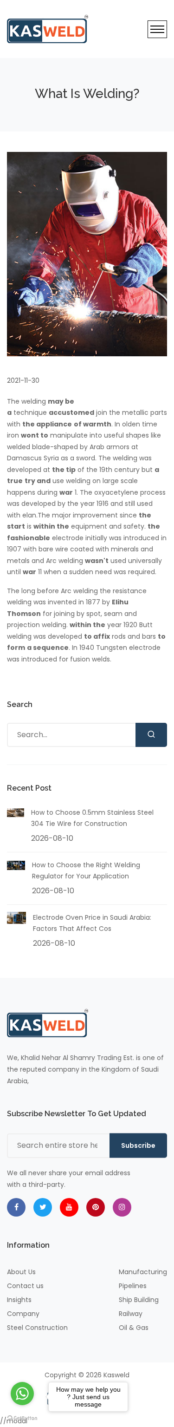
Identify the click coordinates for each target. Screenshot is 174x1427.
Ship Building (139, 1299)
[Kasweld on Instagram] (122, 1207)
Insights (19, 1299)
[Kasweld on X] (42, 1207)
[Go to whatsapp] (22, 1393)
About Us (21, 1271)
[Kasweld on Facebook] (16, 1207)
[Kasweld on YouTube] (69, 1207)
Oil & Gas (133, 1327)
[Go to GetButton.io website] (22, 1417)
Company (23, 1313)
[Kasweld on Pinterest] (95, 1207)
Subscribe (138, 1145)
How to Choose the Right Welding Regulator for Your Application (86, 870)
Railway (130, 1313)
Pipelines (133, 1285)
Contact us (25, 1285)
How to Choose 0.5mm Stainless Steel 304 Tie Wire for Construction (92, 818)
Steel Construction (37, 1327)
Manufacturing (143, 1271)
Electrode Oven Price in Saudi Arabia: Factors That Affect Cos (92, 923)
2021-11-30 (23, 380)
